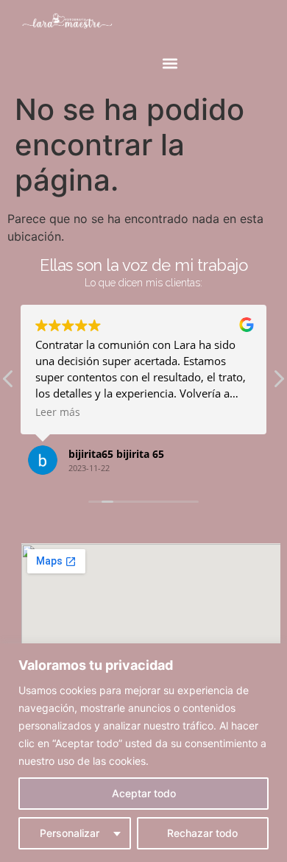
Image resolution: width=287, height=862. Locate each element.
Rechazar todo (202, 833)
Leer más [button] (57, 412)
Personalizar (69, 833)
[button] (170, 64)
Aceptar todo (144, 793)
